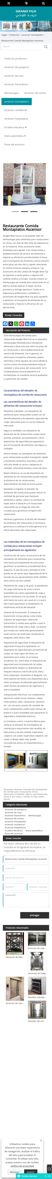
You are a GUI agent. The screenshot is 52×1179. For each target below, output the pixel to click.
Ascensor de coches (14, 818)
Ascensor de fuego (37, 973)
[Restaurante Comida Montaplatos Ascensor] (24, 184)
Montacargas (34, 815)
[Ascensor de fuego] (37, 961)
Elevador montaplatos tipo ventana (37, 997)
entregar (34, 915)
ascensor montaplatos (32, 35)
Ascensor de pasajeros (16, 809)
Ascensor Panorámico (15, 815)
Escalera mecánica (14, 830)
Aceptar (31, 1172)
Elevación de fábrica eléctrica (15, 957)
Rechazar (14, 1172)
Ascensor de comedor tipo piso (15, 1003)
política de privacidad (22, 1166)
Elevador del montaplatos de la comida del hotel (37, 1021)
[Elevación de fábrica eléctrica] (15, 943)
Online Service (29, 1176)
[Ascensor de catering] (37, 938)
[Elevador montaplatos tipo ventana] (37, 985)
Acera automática (34, 830)
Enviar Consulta (13, 315)
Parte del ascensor (14, 833)
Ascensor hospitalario (15, 827)
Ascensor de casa (13, 812)
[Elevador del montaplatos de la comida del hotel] (37, 1009)
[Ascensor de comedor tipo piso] (15, 988)
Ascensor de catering (37, 948)
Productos (14, 35)
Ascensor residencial (15, 824)
